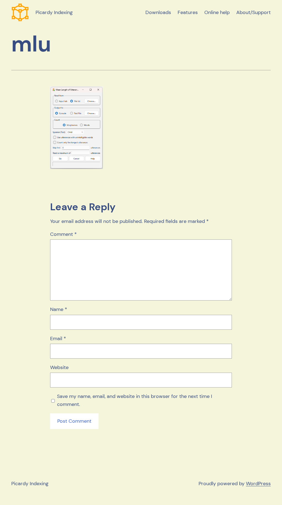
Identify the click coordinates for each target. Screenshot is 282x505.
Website (59, 367)
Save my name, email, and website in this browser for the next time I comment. (134, 400)
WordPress (258, 483)
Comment (63, 234)
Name (58, 309)
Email (58, 338)
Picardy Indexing (54, 12)
